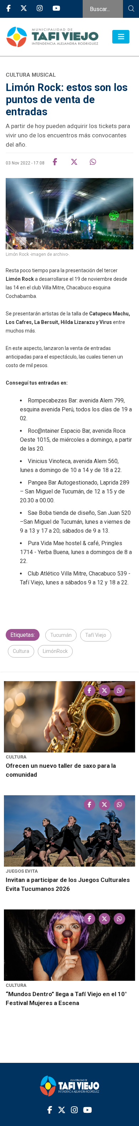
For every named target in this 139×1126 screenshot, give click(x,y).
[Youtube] (56, 8)
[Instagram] (40, 8)
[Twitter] (23, 8)
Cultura (21, 651)
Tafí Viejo (95, 635)
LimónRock (55, 651)
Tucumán (61, 635)
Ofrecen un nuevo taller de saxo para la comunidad (61, 770)
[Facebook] (8, 8)
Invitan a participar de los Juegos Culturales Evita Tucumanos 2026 (68, 884)
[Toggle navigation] (120, 37)
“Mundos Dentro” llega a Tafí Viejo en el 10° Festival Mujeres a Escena (66, 998)
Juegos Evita (22, 871)
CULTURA (16, 757)
